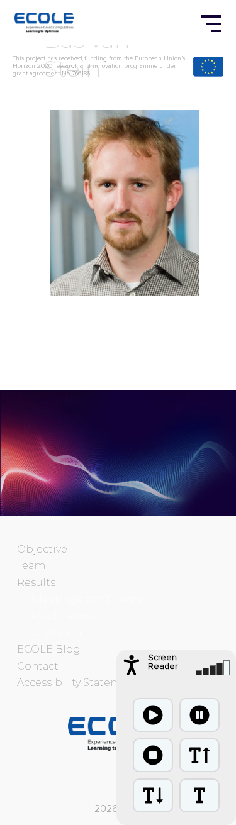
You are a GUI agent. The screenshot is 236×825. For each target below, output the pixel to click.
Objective (42, 549)
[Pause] (199, 715)
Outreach (56, 633)
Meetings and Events (87, 600)
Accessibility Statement (78, 683)
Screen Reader (162, 662)
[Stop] (153, 755)
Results (36, 583)
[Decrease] (153, 795)
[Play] (153, 715)
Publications (65, 616)
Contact (38, 666)
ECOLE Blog (49, 649)
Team (31, 566)
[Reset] (199, 795)
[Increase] (199, 755)
